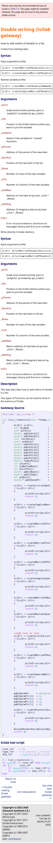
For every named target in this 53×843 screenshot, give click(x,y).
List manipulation (26, 791)
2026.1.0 (14, 8)
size (9, 762)
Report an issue (10, 780)
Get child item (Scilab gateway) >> (47, 792)
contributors (14, 838)
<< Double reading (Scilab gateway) (6, 792)
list (25, 754)
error (45, 762)
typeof (16, 768)
